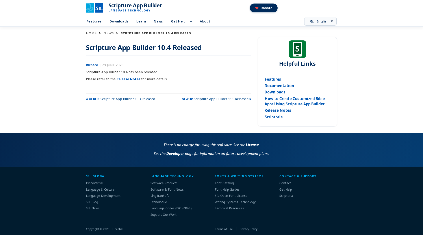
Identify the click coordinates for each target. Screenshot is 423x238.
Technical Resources (229, 208)
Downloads (118, 21)
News (158, 21)
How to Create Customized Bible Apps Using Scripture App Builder (295, 101)
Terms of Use (224, 229)
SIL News (93, 208)
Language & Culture (100, 189)
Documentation (279, 85)
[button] (264, 8)
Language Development (103, 195)
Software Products (164, 183)
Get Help (178, 21)
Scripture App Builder (135, 5)
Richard (92, 65)
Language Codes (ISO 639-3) (171, 208)
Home (91, 33)
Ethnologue (158, 202)
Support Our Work (163, 214)
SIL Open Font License (231, 195)
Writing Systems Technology (235, 202)
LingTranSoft (159, 195)
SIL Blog (92, 202)
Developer (175, 153)
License (252, 144)
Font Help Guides (227, 189)
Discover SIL (95, 183)
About (205, 21)
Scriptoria (274, 116)
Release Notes (128, 79)
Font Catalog (224, 183)
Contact (285, 183)
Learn (141, 21)
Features (94, 21)
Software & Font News (167, 189)
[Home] (97, 8)
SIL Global (116, 229)
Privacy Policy (249, 229)
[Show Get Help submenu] (192, 21)
